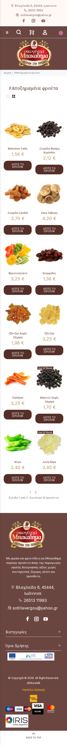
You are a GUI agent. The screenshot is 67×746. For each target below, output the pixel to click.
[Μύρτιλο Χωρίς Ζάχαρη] (49, 378)
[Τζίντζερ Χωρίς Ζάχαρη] (18, 314)
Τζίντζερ (49, 333)
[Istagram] (36, 619)
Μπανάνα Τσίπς (18, 148)
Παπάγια (17, 397)
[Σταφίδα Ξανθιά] (18, 193)
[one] (8, 96)
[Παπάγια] (18, 378)
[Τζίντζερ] (49, 314)
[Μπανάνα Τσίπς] (18, 129)
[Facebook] (24, 21)
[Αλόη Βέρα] (49, 442)
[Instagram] (33, 21)
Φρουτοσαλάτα (17, 273)
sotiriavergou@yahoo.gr (35, 15)
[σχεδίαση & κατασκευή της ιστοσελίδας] (33, 682)
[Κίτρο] (18, 442)
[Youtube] (42, 21)
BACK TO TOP (33, 737)
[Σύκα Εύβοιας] (49, 193)
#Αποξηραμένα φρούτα (27, 72)
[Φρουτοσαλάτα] (18, 254)
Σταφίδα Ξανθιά (18, 213)
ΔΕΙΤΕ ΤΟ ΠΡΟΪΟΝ (17, 165)
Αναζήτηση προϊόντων (17, 26)
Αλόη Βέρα (49, 462)
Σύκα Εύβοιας (49, 213)
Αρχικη (7, 72)
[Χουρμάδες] (49, 254)
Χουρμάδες (49, 273)
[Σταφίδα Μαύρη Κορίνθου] (49, 129)
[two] (13, 96)
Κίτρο (17, 462)
